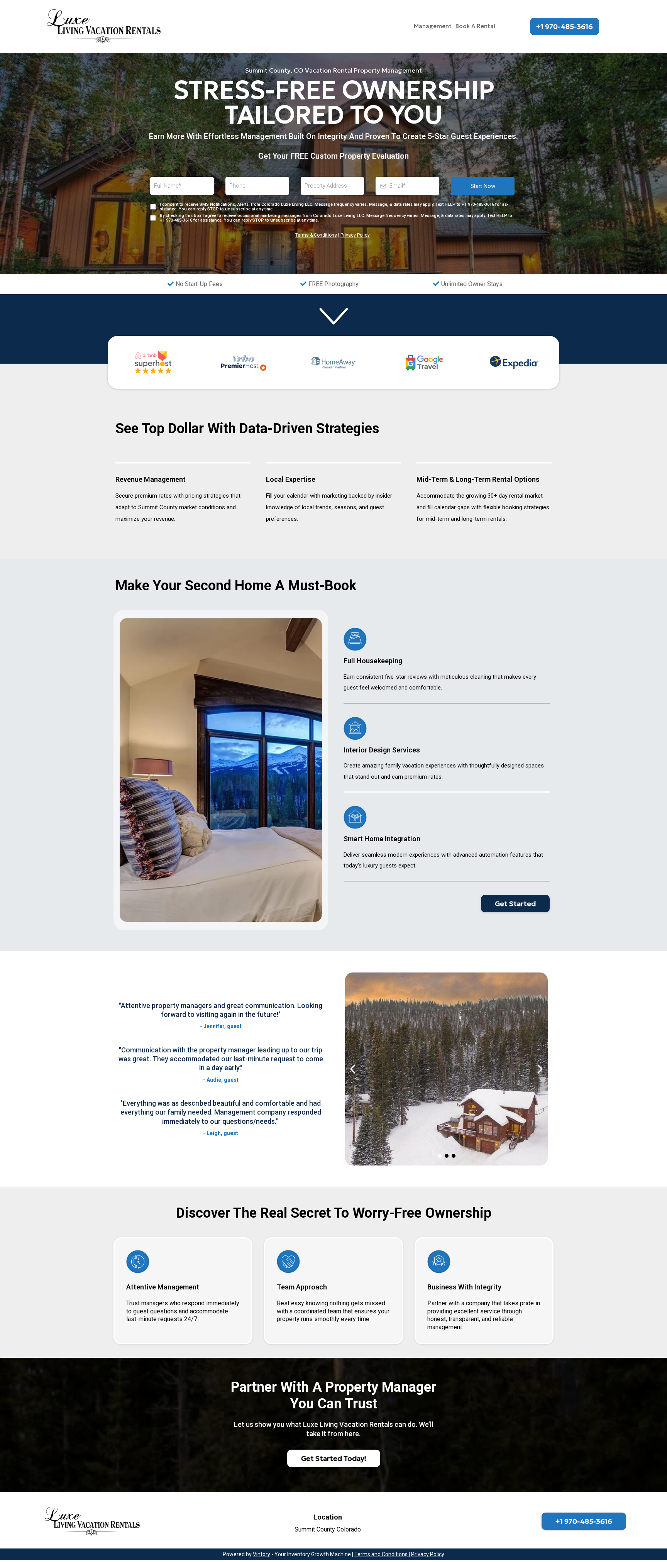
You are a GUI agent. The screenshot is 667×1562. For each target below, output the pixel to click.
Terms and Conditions (381, 1554)
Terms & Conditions (316, 235)
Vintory (261, 1554)
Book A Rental (475, 26)
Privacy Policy (355, 235)
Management (433, 26)
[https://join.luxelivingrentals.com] (105, 26)
